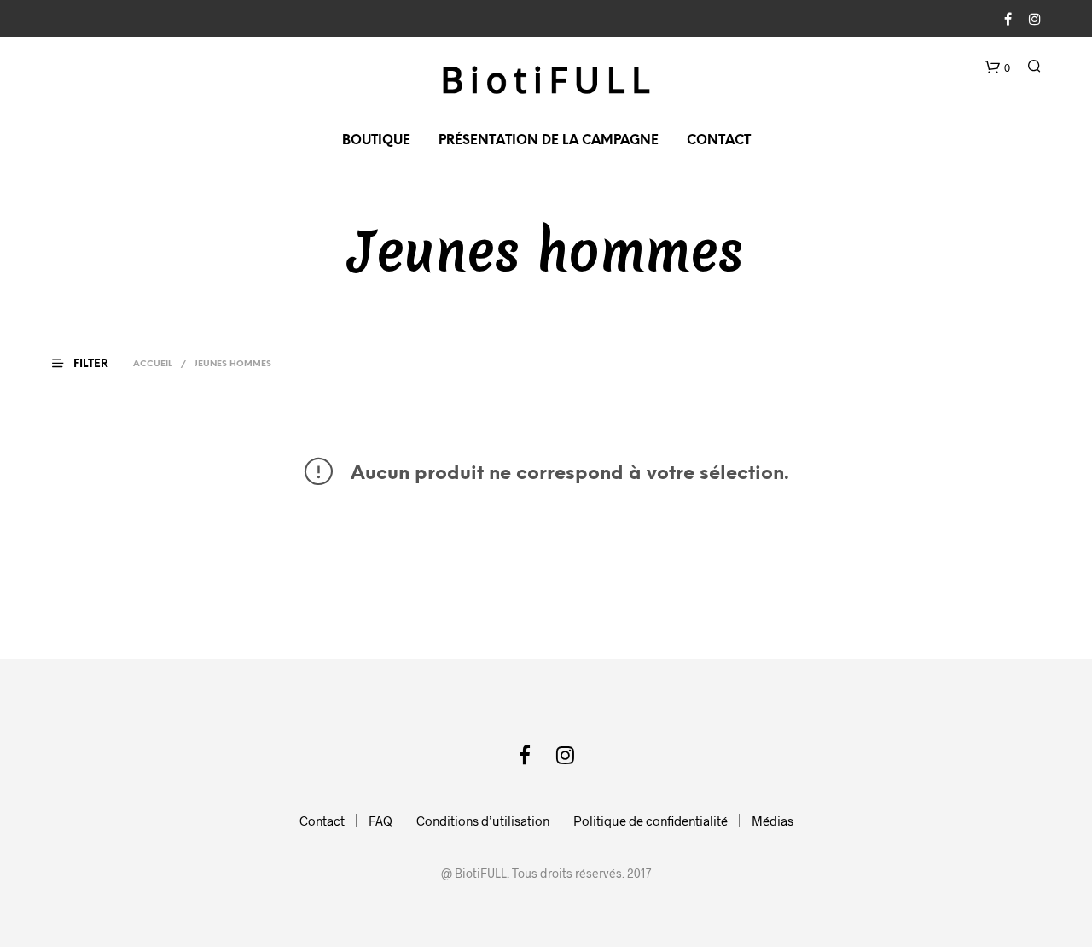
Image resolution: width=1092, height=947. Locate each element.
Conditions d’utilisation (482, 820)
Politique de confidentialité (650, 820)
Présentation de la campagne (549, 141)
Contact (719, 141)
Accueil (152, 364)
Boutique (376, 141)
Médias (772, 820)
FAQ (380, 820)
